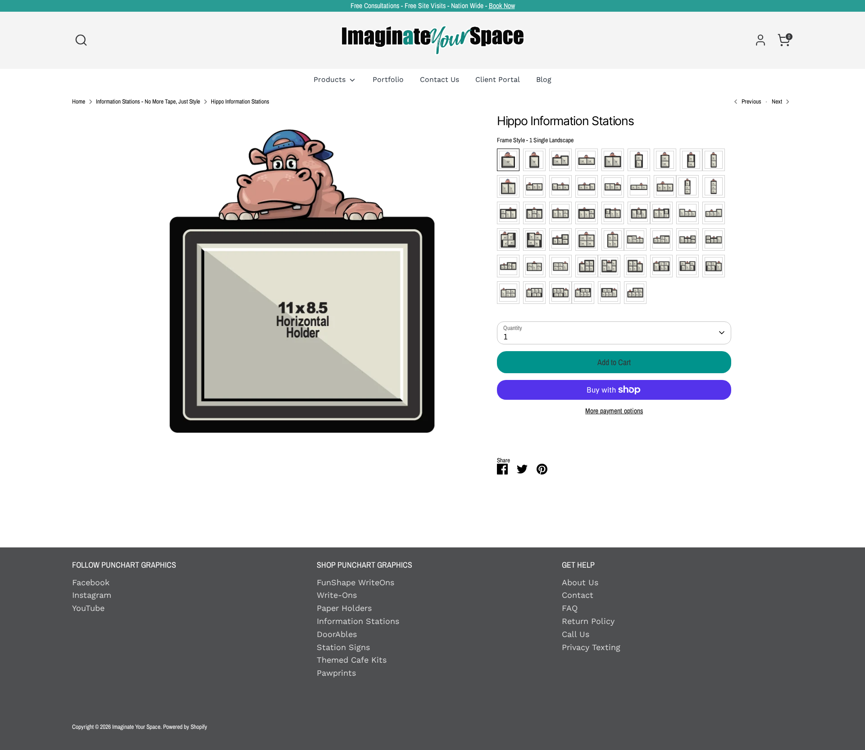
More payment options (614, 411)
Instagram (91, 595)
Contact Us (439, 79)
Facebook (90, 582)
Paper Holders (344, 608)
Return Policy (588, 621)
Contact (577, 595)
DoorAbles (337, 634)
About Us (580, 582)
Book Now (502, 5)
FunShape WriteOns (355, 582)
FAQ (570, 608)
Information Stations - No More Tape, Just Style (148, 102)
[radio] (508, 160)
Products (331, 79)
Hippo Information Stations (240, 102)
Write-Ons (337, 595)
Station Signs (343, 647)
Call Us (575, 634)
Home (78, 102)
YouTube (88, 608)
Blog (543, 79)
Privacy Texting (591, 647)
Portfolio (388, 79)
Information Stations (358, 621)
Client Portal (497, 79)
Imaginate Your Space (136, 727)
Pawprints (336, 673)
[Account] (760, 40)
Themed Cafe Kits (352, 659)
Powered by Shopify (185, 727)
